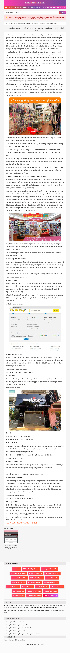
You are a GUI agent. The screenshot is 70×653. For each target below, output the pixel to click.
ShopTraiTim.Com (35, 3)
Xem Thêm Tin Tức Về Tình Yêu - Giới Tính (21, 523)
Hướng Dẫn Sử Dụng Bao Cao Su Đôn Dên (19, 628)
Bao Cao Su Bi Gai (18, 591)
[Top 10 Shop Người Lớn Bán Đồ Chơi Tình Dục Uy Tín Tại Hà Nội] (11, 537)
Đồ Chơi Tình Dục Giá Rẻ (18, 573)
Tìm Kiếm (62, 12)
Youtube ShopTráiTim (50, 595)
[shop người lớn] (6, 7)
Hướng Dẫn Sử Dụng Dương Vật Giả (17, 625)
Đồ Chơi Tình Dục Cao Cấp (31, 569)
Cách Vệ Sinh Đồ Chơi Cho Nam (16, 622)
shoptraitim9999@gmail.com (17, 640)
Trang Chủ (10, 23)
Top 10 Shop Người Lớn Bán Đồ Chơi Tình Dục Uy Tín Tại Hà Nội (11, 547)
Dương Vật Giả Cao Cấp (50, 569)
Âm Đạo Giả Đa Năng (34, 582)
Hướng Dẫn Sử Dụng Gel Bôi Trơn (16, 631)
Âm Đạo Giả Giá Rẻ (51, 577)
